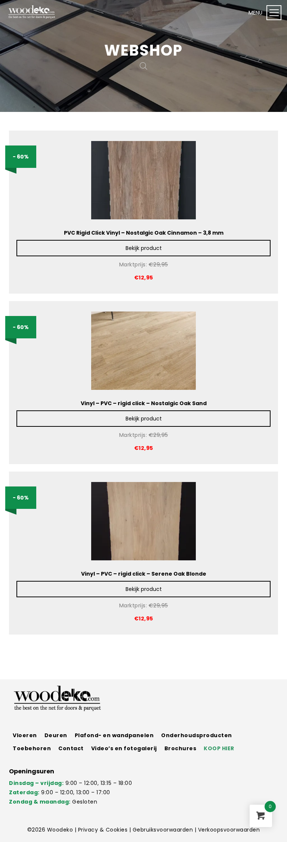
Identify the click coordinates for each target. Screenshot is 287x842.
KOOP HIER (219, 748)
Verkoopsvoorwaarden (229, 829)
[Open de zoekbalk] (143, 65)
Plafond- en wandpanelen (114, 735)
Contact (71, 748)
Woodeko (61, 829)
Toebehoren (32, 748)
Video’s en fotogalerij (124, 748)
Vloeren (25, 735)
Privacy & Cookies (103, 829)
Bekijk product (144, 248)
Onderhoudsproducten (196, 735)
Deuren (55, 735)
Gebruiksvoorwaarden (164, 829)
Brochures (180, 748)
